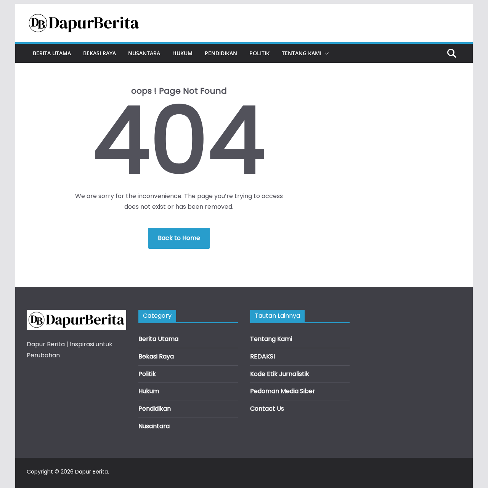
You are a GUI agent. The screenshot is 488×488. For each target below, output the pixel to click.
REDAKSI (262, 356)
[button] (325, 53)
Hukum (182, 53)
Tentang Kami (301, 53)
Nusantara (144, 53)
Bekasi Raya (99, 53)
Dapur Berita (91, 471)
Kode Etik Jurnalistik (279, 374)
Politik (259, 53)
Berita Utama (52, 53)
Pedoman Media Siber (282, 391)
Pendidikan (221, 53)
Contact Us (267, 408)
